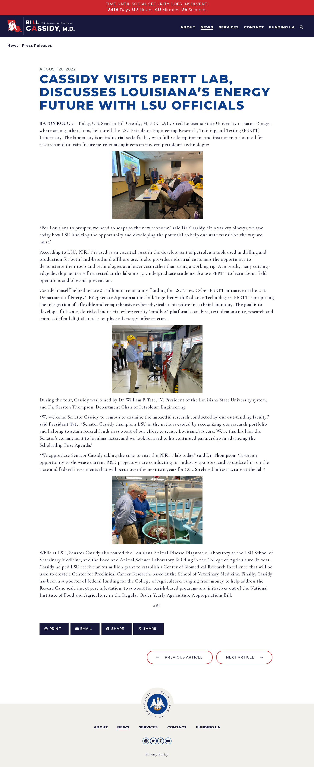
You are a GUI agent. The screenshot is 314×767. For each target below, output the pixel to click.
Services (148, 727)
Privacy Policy (157, 754)
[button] (54, 629)
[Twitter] (153, 741)
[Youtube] (168, 741)
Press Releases (37, 46)
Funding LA (208, 727)
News (13, 46)
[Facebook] (145, 741)
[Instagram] (160, 741)
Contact (177, 727)
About (101, 727)
